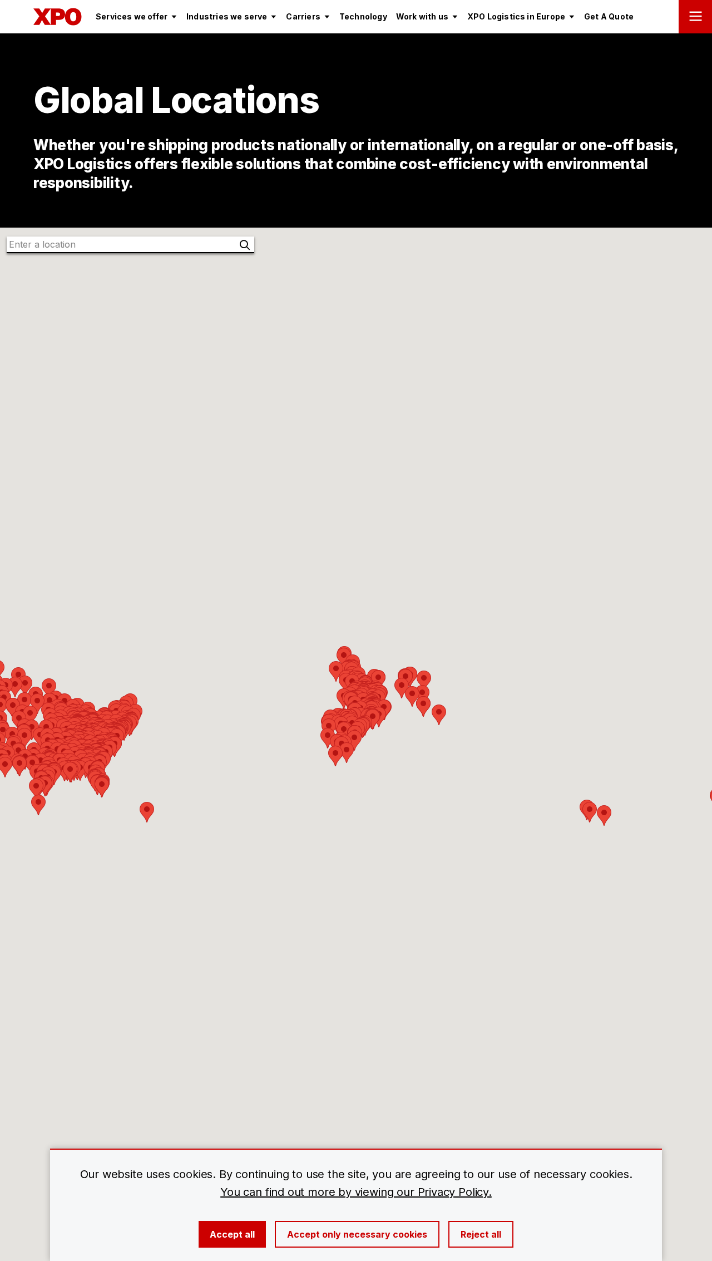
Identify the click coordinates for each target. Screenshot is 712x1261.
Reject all (481, 1234)
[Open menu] (695, 16)
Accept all (232, 1234)
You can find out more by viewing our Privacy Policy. (356, 1192)
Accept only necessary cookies (357, 1234)
